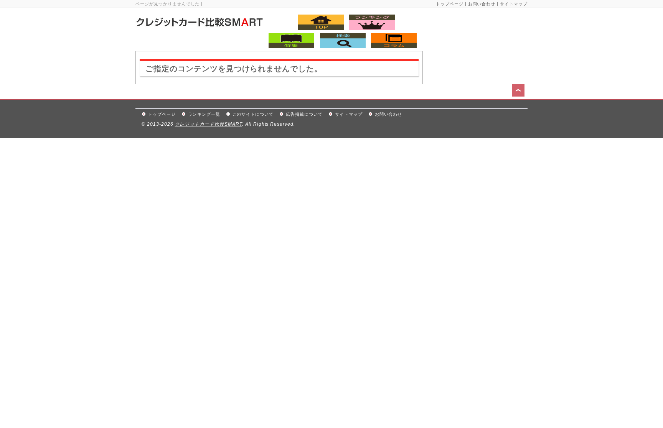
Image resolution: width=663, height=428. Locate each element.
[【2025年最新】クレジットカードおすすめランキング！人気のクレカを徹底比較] (216, 25)
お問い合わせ (482, 4)
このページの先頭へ (519, 91)
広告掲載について (304, 114)
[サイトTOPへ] (315, 28)
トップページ (449, 4)
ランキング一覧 (204, 114)
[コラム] (392, 46)
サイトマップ (514, 4)
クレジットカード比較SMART (208, 124)
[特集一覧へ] (289, 46)
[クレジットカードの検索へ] (341, 46)
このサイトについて (253, 114)
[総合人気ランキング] (370, 28)
